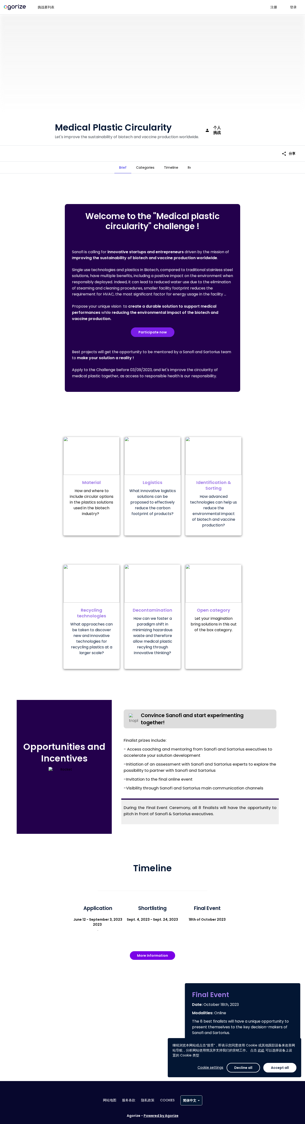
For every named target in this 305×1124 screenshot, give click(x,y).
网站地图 (109, 1100)
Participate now (152, 332)
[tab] (122, 167)
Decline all (243, 1067)
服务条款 (128, 1100)
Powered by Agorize (161, 1115)
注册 (273, 7)
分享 (288, 153)
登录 (293, 7)
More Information (152, 955)
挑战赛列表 (46, 7)
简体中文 (189, 1100)
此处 (261, 1050)
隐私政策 (147, 1100)
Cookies (167, 1100)
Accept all (280, 1067)
